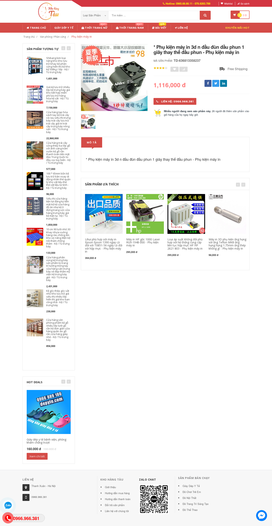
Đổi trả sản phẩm (115, 505)
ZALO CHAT (147, 479)
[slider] (160, 68)
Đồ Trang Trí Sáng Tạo (195, 504)
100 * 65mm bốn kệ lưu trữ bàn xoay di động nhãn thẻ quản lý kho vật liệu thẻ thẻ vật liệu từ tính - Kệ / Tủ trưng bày (58, 180)
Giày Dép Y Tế (63, 27)
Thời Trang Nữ (96, 26)
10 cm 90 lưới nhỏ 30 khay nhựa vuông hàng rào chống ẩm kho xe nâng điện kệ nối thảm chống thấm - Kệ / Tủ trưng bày (58, 237)
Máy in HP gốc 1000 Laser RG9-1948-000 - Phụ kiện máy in (143, 242)
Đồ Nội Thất (189, 498)
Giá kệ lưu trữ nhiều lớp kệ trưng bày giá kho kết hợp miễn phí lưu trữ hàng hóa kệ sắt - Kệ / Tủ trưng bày (58, 94)
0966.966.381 (39, 497)
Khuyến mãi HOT (237, 27)
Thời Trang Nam (131, 26)
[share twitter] (215, 83)
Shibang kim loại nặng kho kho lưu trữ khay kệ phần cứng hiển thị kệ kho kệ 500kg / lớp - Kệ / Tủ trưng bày (58, 65)
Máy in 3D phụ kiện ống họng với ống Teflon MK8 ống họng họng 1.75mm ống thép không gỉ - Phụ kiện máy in (227, 243)
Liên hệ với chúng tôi (117, 511)
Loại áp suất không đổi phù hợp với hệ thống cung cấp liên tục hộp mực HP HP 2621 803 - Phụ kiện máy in (185, 243)
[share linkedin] (223, 83)
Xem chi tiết (37, 456)
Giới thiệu (110, 487)
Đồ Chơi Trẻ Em (192, 492)
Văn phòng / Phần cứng (53, 36)
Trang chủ (37, 27)
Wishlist (228, 3)
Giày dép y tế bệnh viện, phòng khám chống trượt (46, 441)
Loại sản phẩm (92, 15)
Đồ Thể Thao (190, 510)
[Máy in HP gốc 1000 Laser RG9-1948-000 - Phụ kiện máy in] (145, 213)
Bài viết (161, 26)
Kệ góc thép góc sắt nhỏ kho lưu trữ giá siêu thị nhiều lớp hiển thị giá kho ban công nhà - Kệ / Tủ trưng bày (58, 298)
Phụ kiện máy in (81, 36)
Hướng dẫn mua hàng (117, 493)
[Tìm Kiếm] (205, 15)
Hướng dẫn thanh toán (117, 499)
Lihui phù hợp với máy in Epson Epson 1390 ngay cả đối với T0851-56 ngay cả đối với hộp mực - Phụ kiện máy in (103, 245)
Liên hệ (182, 27)
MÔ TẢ (92, 142)
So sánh (245, 3)
